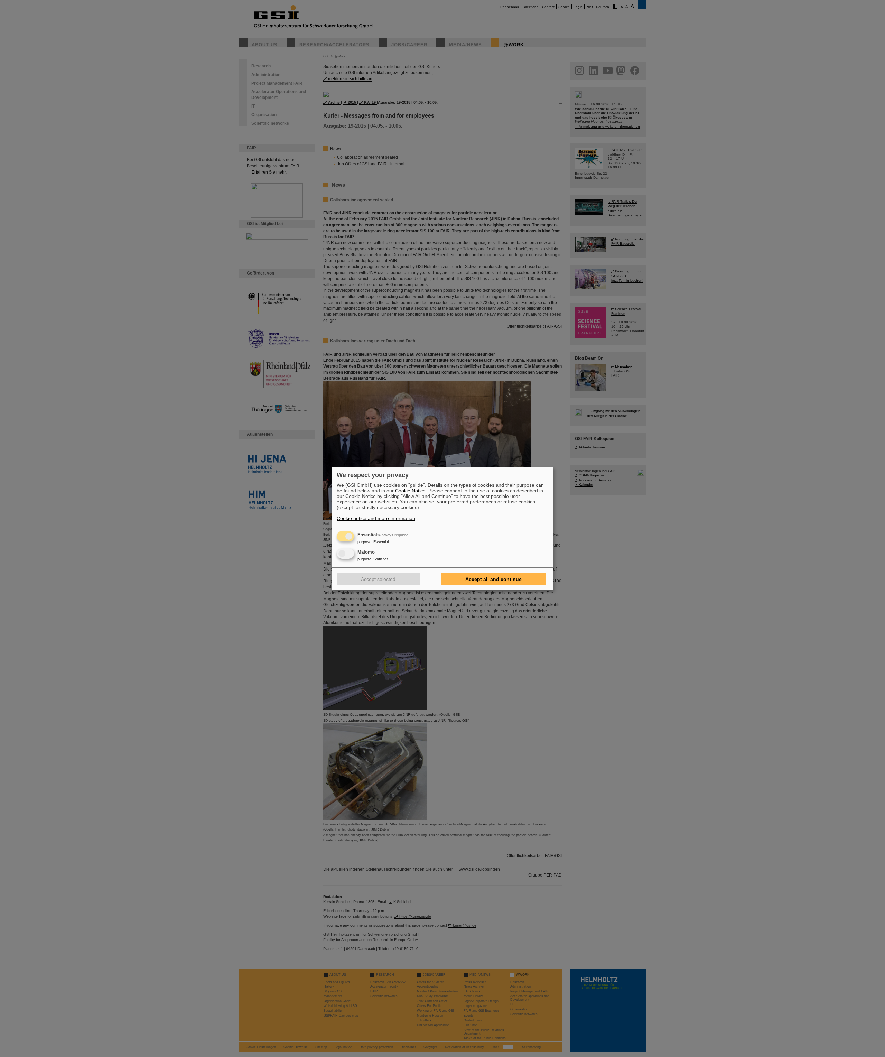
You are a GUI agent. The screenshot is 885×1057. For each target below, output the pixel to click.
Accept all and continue (493, 579)
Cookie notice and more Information (376, 518)
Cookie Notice (410, 490)
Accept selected (378, 579)
